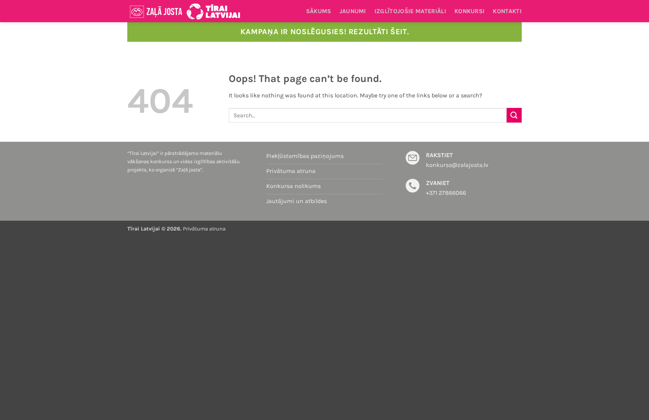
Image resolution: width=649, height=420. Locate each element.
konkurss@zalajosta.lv (457, 164)
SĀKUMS (318, 11)
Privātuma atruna (204, 229)
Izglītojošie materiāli (410, 11)
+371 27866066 (446, 192)
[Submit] (514, 115)
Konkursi (469, 11)
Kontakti (507, 11)
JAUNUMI (353, 11)
